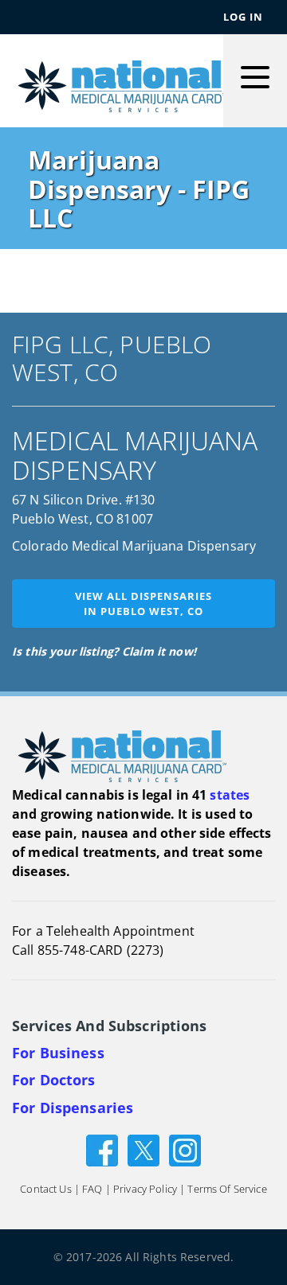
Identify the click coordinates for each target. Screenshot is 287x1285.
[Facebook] (102, 1149)
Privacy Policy (145, 1189)
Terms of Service (226, 1189)
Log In (243, 17)
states (230, 795)
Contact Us (45, 1189)
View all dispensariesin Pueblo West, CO (143, 603)
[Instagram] (185, 1149)
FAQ (92, 1189)
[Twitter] (143, 1149)
